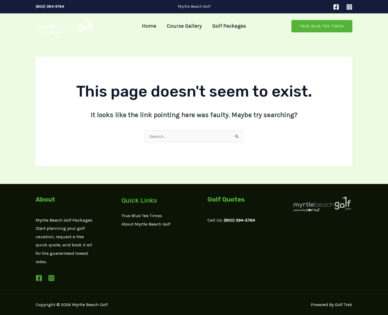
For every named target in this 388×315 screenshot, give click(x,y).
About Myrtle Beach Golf (145, 224)
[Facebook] (336, 7)
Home (149, 26)
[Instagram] (349, 7)
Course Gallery (184, 26)
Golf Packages (229, 26)
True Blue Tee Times (141, 215)
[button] (321, 26)
